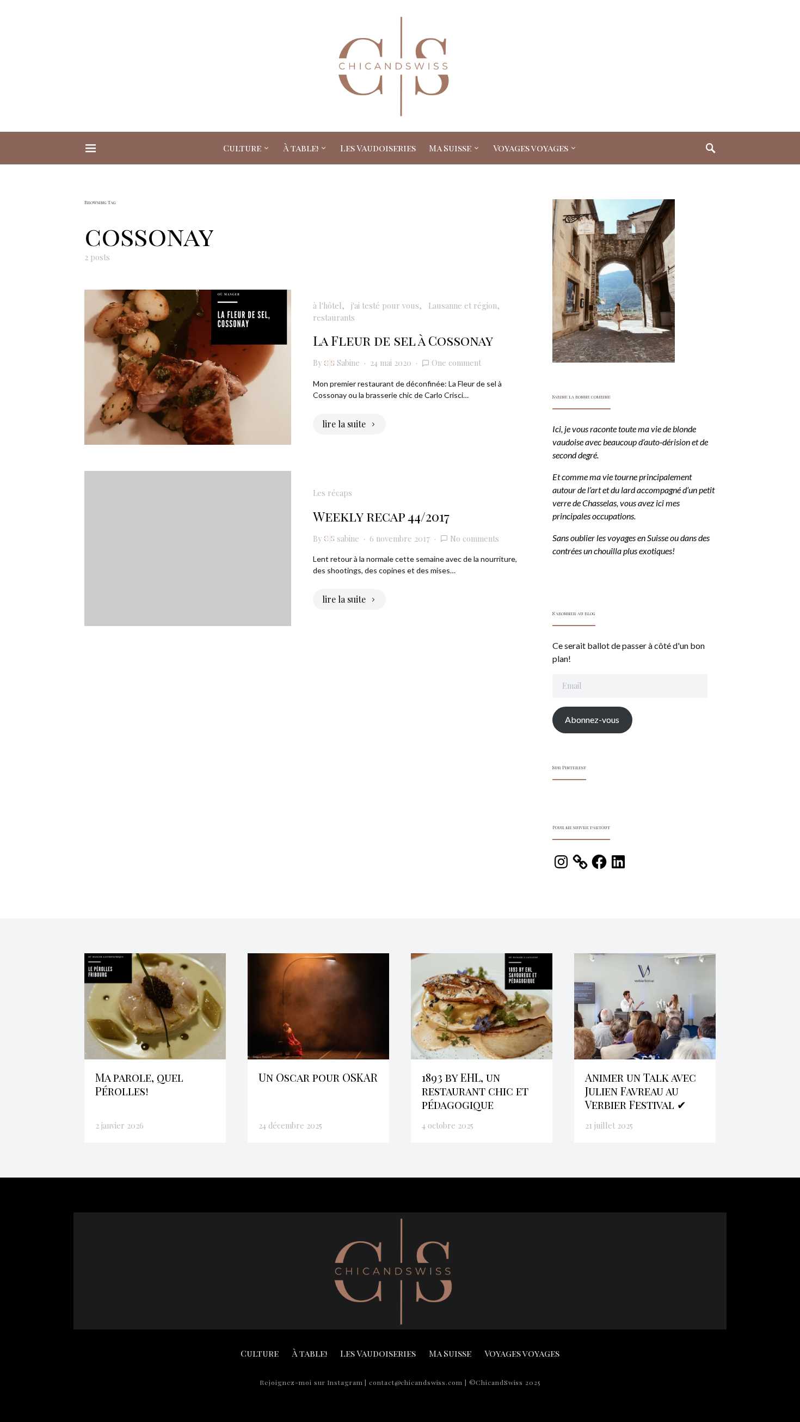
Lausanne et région (462, 305)
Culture (242, 148)
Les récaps (332, 492)
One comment (456, 362)
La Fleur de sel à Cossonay (403, 340)
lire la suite (344, 424)
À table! (300, 148)
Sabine (348, 362)
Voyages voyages (530, 148)
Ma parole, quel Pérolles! (139, 1084)
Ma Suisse (450, 148)
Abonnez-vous (592, 719)
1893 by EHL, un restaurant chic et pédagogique (475, 1091)
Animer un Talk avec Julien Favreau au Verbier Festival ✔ (640, 1091)
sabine (348, 538)
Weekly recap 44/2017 (381, 516)
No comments (474, 538)
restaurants (334, 317)
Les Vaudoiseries (378, 148)
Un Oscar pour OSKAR (318, 1077)
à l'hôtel (327, 305)
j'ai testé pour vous (385, 305)
